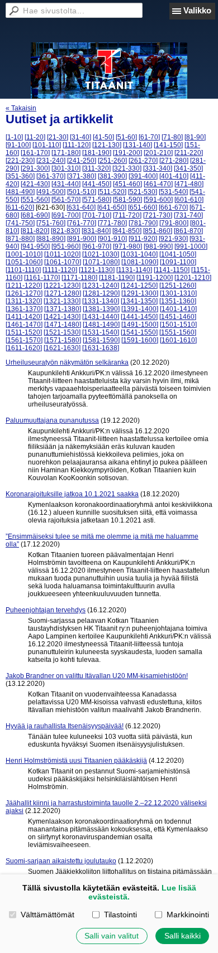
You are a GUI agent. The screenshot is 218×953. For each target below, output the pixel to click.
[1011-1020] (62, 254)
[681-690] (35, 215)
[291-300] (35, 168)
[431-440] (65, 184)
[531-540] (173, 192)
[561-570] (65, 200)
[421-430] (35, 184)
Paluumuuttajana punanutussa (52, 420)
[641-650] (111, 207)
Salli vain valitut (111, 935)
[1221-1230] (62, 285)
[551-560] (35, 200)
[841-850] (126, 231)
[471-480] (188, 184)
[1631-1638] (100, 348)
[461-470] (158, 184)
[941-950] (35, 246)
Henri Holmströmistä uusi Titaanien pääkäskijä (76, 761)
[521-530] (142, 192)
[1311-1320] (24, 301)
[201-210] (158, 153)
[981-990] (158, 246)
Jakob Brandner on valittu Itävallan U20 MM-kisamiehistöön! (97, 676)
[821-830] (65, 231)
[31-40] (80, 137)
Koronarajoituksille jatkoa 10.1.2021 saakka (72, 494)
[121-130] (106, 145)
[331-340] (157, 168)
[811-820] (35, 231)
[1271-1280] (62, 293)
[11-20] (35, 137)
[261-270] (143, 161)
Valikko (197, 10)
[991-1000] (190, 246)
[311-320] (96, 168)
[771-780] (112, 223)
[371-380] (81, 176)
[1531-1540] (100, 332)
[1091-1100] (178, 262)
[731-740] (188, 215)
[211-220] (188, 153)
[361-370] (50, 176)
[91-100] (18, 145)
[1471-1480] (62, 324)
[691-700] (65, 215)
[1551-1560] (177, 332)
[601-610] (188, 200)
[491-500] (50, 192)
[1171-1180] (79, 278)
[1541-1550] (139, 332)
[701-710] (96, 215)
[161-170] (35, 153)
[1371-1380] (62, 309)
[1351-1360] (177, 301)
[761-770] (81, 223)
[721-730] (157, 215)
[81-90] (195, 137)
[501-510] (81, 192)
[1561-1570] (24, 340)
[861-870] (188, 231)
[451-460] (127, 184)
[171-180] (65, 153)
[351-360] (20, 176)
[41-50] (103, 137)
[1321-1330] (62, 301)
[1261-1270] (24, 293)
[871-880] (20, 239)
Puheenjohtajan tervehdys (46, 610)
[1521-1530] (62, 332)
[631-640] (81, 207)
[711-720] (127, 215)
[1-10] (14, 137)
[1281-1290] (101, 293)
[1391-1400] (139, 309)
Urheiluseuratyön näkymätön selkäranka (67, 362)
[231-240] (50, 161)
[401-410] (173, 176)
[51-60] (126, 137)
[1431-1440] (100, 317)
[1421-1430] (62, 317)
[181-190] (96, 153)
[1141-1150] (171, 270)
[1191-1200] (154, 278)
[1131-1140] (134, 270)
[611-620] (20, 207)
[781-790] (143, 223)
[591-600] (158, 200)
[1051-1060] (24, 262)
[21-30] (57, 137)
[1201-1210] (192, 278)
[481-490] (20, 192)
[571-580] (96, 200)
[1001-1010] (24, 254)
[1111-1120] (59, 270)
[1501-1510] (178, 324)
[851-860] (157, 231)
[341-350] (188, 168)
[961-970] (96, 246)
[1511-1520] (24, 332)
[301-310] (65, 168)
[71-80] (172, 137)
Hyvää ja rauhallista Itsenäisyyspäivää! (65, 726)
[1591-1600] (139, 340)
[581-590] (127, 200)
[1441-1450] (139, 317)
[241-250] (81, 161)
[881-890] (50, 239)
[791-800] (173, 223)
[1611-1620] (24, 348)
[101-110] (46, 145)
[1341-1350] (139, 301)
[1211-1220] (24, 285)
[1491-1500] (139, 324)
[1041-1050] (177, 254)
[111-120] (77, 145)
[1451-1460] (177, 317)
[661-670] (173, 207)
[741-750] (20, 223)
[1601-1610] (178, 340)
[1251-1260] (177, 285)
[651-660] (142, 207)
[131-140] (137, 145)
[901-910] (112, 239)
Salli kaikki (182, 935)
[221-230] (20, 161)
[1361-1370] (24, 309)
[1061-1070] (62, 262)
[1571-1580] (62, 340)
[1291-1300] (139, 293)
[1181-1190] (117, 278)
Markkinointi (187, 914)
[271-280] (173, 161)
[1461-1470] (24, 324)
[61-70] (149, 137)
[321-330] (126, 168)
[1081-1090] (139, 262)
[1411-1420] (24, 317)
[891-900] (81, 239)
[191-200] (127, 153)
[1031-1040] (139, 254)
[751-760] (50, 223)
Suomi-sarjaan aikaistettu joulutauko (61, 861)
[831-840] (96, 231)
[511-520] (112, 192)
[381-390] (112, 176)
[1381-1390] (101, 309)
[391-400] (143, 176)
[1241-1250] (139, 285)
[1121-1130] (97, 270)
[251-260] (112, 161)
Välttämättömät (47, 914)
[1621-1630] (62, 348)
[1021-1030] (100, 254)
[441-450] (96, 184)
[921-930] (173, 239)
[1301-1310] (178, 293)
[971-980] (127, 246)
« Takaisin (21, 108)
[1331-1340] (100, 301)
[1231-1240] (100, 285)
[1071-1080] (101, 262)
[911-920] (143, 239)
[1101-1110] (23, 270)
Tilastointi (120, 914)
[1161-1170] (42, 278)
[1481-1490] (101, 324)
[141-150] (168, 145)
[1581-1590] (101, 340)
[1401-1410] (178, 309)
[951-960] (65, 246)
